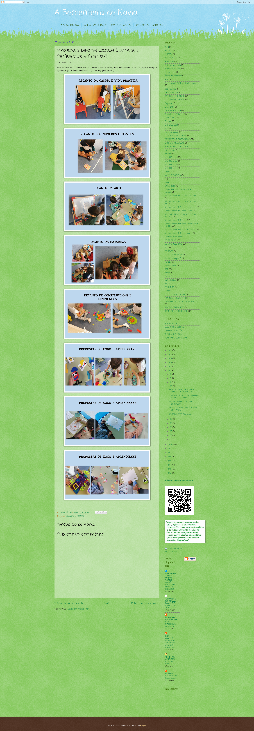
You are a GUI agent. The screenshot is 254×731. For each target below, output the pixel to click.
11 (171, 378)
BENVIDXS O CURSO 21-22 (180, 414)
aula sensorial (170, 89)
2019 (170, 448)
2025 (170, 354)
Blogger (143, 725)
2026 (170, 350)
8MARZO (168, 50)
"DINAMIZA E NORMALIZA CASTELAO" (170, 601)
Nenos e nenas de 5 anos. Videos (178, 233)
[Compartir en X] (101, 512)
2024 (170, 358)
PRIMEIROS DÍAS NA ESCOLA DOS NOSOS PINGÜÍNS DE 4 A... (183, 390)
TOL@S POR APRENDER (170, 658)
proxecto (168, 262)
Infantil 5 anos (171, 168)
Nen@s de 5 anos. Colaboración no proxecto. (178, 191)
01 (171, 439)
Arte (166, 79)
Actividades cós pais (173, 68)
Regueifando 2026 (170, 606)
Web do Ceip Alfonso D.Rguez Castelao (170, 576)
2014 (170, 465)
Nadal (167, 182)
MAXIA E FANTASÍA (173, 175)
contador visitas (171, 551)
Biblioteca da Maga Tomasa (171, 618)
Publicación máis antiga (145, 603)
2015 (170, 461)
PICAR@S (169, 673)
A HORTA (168, 54)
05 (171, 423)
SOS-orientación (169, 637)
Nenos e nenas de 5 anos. (175, 220)
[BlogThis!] (98, 512)
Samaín (168, 283)
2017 (170, 452)
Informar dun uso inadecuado (179, 480)
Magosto (168, 171)
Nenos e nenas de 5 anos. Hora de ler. (180, 229)
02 (171, 435)
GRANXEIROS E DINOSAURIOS (177, 139)
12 (171, 374)
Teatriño (168, 291)
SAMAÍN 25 (169, 287)
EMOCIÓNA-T (170, 117)
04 (171, 427)
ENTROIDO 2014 (171, 125)
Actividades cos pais (173, 65)
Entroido (168, 121)
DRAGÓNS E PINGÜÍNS (75, 516)
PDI (166, 247)
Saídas (167, 276)
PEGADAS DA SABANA (174, 255)
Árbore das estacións (173, 76)
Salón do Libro (170, 280)
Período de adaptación (173, 258)
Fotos (167, 128)
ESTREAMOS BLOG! (170, 662)
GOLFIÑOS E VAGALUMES (175, 135)
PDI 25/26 (169, 251)
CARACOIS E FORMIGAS (150, 25)
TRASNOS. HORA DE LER (175, 298)
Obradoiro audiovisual (173, 237)
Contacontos (169, 107)
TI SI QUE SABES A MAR (175, 294)
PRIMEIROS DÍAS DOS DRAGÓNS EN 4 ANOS (183, 409)
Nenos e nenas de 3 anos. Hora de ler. (180, 207)
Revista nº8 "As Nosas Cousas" (171, 677)
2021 (170, 370)
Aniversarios (170, 72)
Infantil (168, 153)
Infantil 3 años (171, 161)
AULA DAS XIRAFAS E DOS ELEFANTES (107, 25)
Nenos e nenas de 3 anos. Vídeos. (178, 211)
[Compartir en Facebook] (103, 512)
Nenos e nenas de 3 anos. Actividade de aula (181, 202)
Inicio (107, 603)
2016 (170, 456)
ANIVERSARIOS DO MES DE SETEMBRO (181, 403)
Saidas (167, 273)
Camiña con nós (171, 92)
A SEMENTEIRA (70, 25)
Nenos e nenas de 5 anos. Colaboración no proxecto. (182, 225)
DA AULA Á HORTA (173, 110)
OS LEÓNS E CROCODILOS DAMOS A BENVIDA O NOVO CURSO (184, 396)
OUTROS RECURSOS (173, 244)
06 (171, 419)
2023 (170, 362)
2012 (170, 473)
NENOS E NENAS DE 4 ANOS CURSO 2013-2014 (180, 215)
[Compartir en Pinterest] (106, 512)
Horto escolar (170, 150)
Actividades (169, 61)
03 (171, 431)
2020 (170, 444)
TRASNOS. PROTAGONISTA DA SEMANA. (181, 301)
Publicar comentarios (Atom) (78, 609)
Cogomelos (169, 103)
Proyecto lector (170, 265)
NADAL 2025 (170, 186)
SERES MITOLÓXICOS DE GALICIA (170, 624)
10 (171, 382)
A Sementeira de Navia (96, 13)
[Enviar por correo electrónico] (96, 512)
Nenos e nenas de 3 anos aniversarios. (181, 195)
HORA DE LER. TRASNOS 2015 (177, 146)
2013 (170, 469)
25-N (167, 47)
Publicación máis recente (69, 603)
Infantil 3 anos (171, 157)
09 (171, 386)
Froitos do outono (171, 132)
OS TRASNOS (170, 240)
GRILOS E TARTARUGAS (174, 143)
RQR (166, 269)
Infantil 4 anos (171, 164)
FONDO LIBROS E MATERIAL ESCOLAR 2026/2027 (171, 585)
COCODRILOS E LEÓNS (174, 99)
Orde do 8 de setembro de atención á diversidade (170, 644)
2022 (170, 366)
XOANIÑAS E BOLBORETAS (176, 311)
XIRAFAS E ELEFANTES (174, 307)
